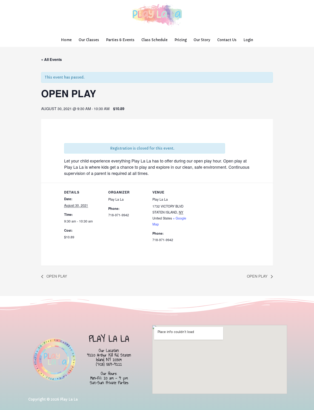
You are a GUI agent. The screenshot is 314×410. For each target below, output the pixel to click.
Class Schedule (154, 40)
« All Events (51, 59)
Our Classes (89, 40)
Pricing (180, 40)
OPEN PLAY (56, 276)
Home (66, 40)
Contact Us (227, 40)
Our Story (202, 40)
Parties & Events (120, 40)
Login (248, 40)
